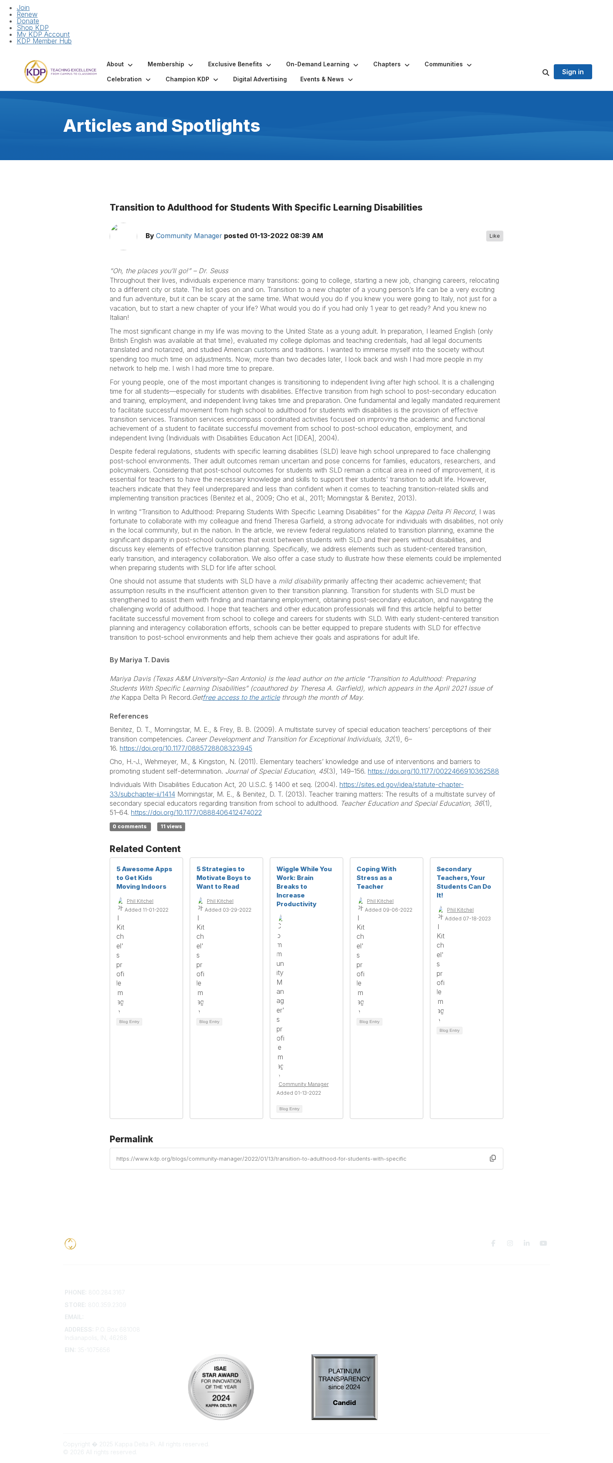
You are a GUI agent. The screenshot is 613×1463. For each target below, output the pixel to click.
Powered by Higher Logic (514, 1444)
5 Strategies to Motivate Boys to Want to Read (223, 877)
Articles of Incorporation (221, 1333)
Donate (28, 21)
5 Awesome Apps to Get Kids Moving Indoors (144, 877)
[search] (535, 71)
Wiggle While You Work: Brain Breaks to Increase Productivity (304, 886)
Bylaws (197, 1325)
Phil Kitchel (140, 901)
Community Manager (189, 236)
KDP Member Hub (44, 41)
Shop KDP (33, 27)
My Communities (334, 1292)
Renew (27, 14)
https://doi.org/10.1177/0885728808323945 (186, 748)
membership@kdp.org (115, 1316)
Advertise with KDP (214, 1316)
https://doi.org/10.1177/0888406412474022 (196, 812)
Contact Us (203, 1292)
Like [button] (495, 236)
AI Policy (446, 1304)
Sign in (573, 72)
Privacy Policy (454, 1292)
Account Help (206, 1308)
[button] (120, 64)
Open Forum (328, 1300)
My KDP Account (43, 34)
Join (23, 7)
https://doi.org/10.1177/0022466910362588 (433, 771)
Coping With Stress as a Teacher (377, 877)
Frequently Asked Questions (227, 1300)
